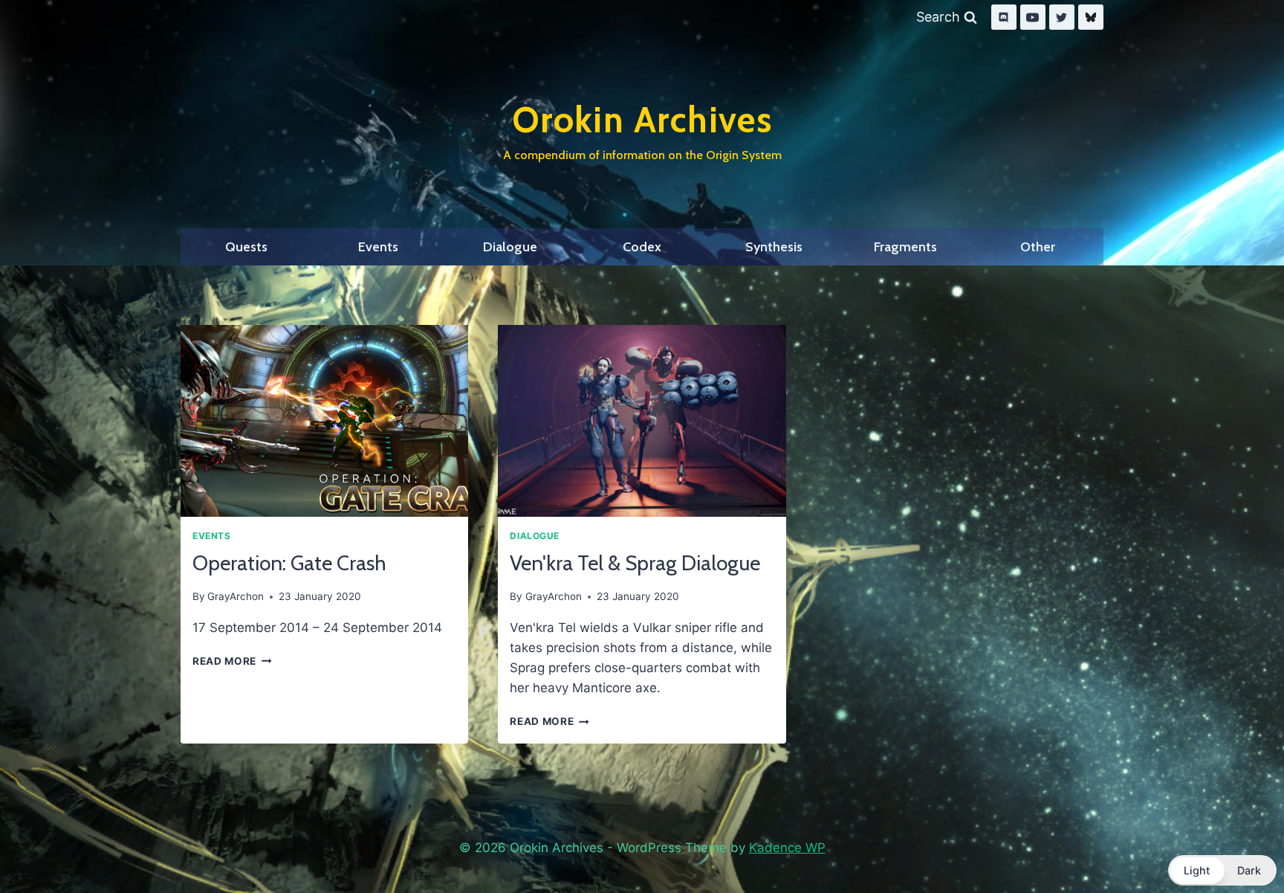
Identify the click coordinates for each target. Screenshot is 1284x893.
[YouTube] (1032, 17)
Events (378, 247)
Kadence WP (787, 847)
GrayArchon (235, 596)
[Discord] (1003, 17)
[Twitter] (1061, 17)
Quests (246, 247)
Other (1037, 247)
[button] (1222, 870)
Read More (232, 661)
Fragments (905, 247)
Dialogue (510, 247)
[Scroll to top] (1238, 843)
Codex (642, 247)
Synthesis (773, 247)
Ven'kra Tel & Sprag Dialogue (635, 563)
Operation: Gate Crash (289, 563)
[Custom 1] (1090, 17)
